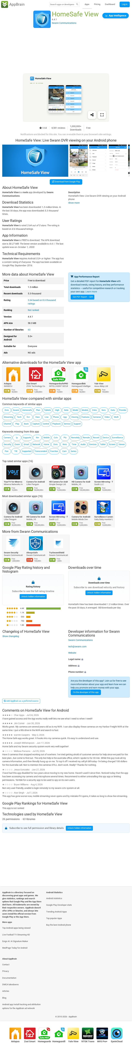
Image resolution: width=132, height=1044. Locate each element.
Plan (38, 410)
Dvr (28, 417)
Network (36, 444)
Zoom (17, 444)
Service (67, 424)
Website (72, 652)
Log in (124, 4)
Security (7, 444)
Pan (6, 451)
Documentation (9, 978)
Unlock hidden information (33, 596)
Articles (5, 991)
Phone (56, 417)
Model (75, 410)
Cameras (97, 417)
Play (17, 424)
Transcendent (40, 451)
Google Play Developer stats (59, 905)
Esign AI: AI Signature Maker (15, 941)
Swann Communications (39, 532)
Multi (116, 417)
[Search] (77, 4)
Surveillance (117, 437)
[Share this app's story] (92, 115)
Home (46, 444)
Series (73, 451)
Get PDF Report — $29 (83, 297)
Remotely (75, 437)
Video (107, 417)
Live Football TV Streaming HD (16, 934)
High (57, 410)
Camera (7, 437)
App (65, 417)
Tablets (47, 410)
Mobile (46, 437)
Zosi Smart (32, 383)
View (37, 417)
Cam (64, 451)
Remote (86, 437)
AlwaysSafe (32, 552)
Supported (26, 451)
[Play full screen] (102, 115)
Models (85, 410)
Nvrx (104, 410)
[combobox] (62, 4)
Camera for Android (36, 482)
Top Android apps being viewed (16, 928)
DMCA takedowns (10, 984)
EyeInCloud (117, 1041)
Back (26, 424)
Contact (5, 964)
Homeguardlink (79, 383)
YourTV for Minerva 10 (13, 482)
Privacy (5, 971)
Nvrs (65, 444)
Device (106, 437)
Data (113, 410)
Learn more (91, 291)
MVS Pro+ (102, 1041)
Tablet (103, 444)
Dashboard (110, 4)
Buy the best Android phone (58, 925)
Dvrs (55, 444)
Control (46, 424)
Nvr (37, 437)
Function (54, 451)
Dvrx (7, 410)
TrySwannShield (56, 552)
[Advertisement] (66, 50)
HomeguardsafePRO (58, 383)
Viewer (121, 444)
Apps (87, 4)
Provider (122, 410)
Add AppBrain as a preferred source (22, 701)
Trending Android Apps (56, 911)
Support (77, 424)
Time (74, 444)
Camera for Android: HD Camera (81, 517)
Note (66, 410)
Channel (7, 424)
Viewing (74, 417)
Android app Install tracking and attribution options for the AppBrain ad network (21, 1006)
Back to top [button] (125, 1017)
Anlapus (7, 383)
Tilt (15, 451)
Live (46, 417)
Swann (16, 410)
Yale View (99, 383)
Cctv (56, 437)
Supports (27, 437)
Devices (93, 444)
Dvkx (94, 410)
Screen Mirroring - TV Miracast (103, 482)
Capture (36, 424)
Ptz (65, 437)
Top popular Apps (54, 918)
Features (85, 417)
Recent (96, 437)
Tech (19, 417)
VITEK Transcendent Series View (87, 1041)
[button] (99, 659)
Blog (4, 998)
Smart (26, 444)
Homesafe (27, 410)
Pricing (97, 4)
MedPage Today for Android (14, 948)
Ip (17, 437)
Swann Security (11, 552)
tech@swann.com (77, 646)
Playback (56, 424)
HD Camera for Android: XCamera (58, 482)
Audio (83, 444)
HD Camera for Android (81, 482)
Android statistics (54, 898)
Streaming (8, 417)
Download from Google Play (67, 181)
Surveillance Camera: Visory (103, 517)
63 (29, 329)
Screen (112, 444)
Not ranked (33, 310)
